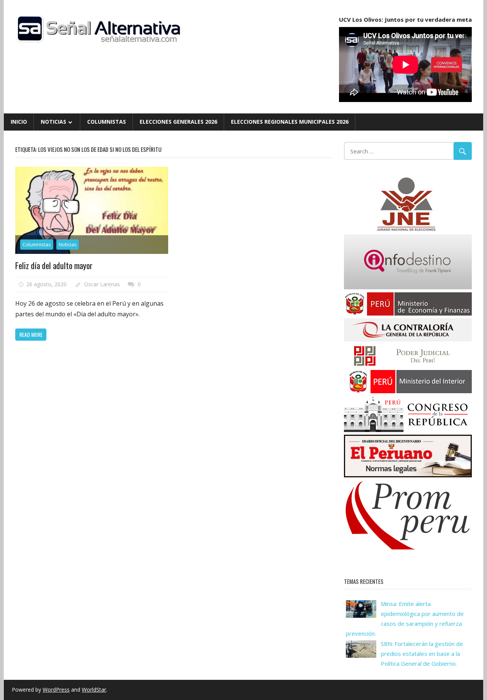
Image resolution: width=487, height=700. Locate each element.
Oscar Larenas (102, 284)
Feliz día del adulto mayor (53, 265)
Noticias (53, 121)
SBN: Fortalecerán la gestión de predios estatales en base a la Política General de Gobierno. (422, 654)
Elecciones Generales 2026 (178, 121)
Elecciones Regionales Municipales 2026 (290, 121)
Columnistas (106, 121)
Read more (31, 334)
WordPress (56, 689)
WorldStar (94, 689)
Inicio (19, 121)
